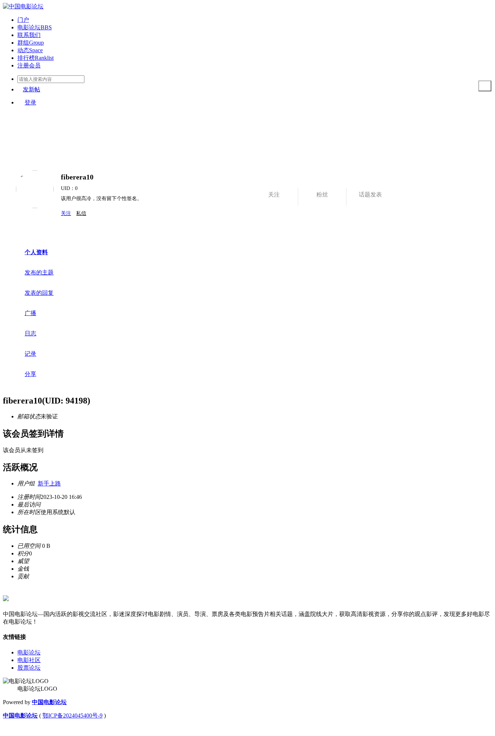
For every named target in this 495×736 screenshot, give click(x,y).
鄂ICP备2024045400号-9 (72, 715)
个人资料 (36, 252)
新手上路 (49, 483)
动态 (30, 50)
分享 (30, 374)
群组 (30, 43)
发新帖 (31, 89)
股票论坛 (29, 668)
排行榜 (35, 58)
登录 (30, 102)
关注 (66, 213)
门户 (23, 20)
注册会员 (29, 65)
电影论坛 (34, 27)
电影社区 (29, 660)
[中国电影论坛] (23, 6)
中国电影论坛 (49, 702)
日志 (30, 333)
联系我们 (29, 35)
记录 (30, 354)
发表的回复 (39, 293)
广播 (30, 313)
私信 (81, 213)
